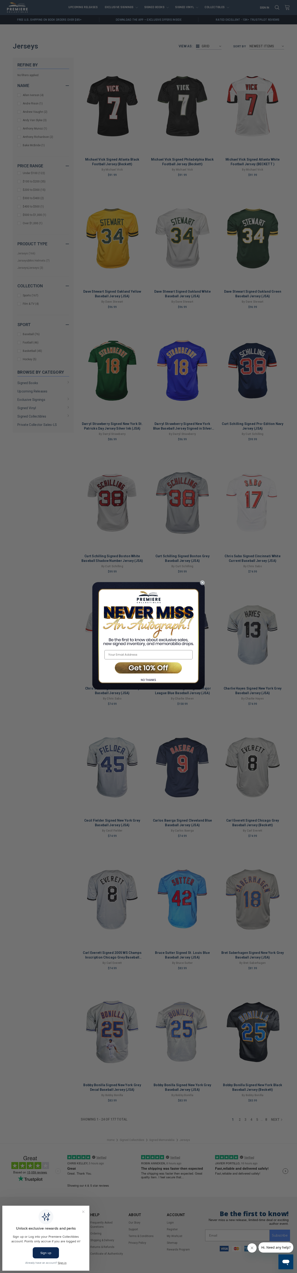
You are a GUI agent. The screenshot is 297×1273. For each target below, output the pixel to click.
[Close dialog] (202, 582)
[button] (148, 668)
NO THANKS (148, 680)
